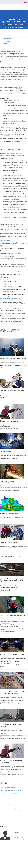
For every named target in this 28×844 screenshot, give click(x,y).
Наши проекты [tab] (8, 41)
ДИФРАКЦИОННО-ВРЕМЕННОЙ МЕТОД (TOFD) (11, 790)
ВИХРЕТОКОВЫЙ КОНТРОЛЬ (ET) (8, 802)
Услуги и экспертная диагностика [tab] (13, 40)
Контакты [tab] (6, 45)
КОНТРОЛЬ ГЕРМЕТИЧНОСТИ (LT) (9, 808)
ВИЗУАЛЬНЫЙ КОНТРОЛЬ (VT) (8, 796)
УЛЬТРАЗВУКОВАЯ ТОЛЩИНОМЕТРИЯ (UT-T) (11, 811)
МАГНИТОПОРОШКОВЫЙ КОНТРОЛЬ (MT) (11, 799)
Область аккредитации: (5, 240)
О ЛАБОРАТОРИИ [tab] (8, 38)
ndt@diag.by (21, 839)
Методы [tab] (6, 43)
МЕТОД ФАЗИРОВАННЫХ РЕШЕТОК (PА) (10, 793)
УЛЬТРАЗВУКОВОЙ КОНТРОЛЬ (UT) (9, 805)
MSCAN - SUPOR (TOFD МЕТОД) (8, 787)
